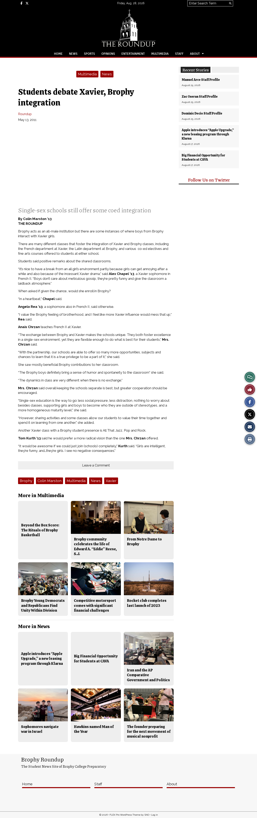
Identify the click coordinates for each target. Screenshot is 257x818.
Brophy (26, 481)
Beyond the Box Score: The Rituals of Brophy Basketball (40, 530)
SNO (146, 814)
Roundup (25, 114)
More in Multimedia (41, 495)
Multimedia (160, 54)
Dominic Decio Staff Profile (202, 113)
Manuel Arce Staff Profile (201, 80)
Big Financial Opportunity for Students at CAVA (203, 157)
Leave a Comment (96, 465)
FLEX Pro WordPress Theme (125, 814)
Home (58, 54)
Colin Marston (49, 481)
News (73, 54)
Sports (89, 54)
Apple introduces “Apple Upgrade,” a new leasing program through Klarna (208, 134)
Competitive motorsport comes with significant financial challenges (95, 605)
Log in (154, 814)
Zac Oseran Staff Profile (200, 96)
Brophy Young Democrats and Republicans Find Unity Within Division (43, 605)
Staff (179, 54)
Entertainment (133, 54)
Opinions (108, 54)
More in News (34, 626)
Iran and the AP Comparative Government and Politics (148, 675)
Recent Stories (195, 70)
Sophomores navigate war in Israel (40, 729)
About (195, 54)
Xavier (111, 481)
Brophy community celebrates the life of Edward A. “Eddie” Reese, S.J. (95, 546)
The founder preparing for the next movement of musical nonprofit (148, 731)
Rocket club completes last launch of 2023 (146, 603)
